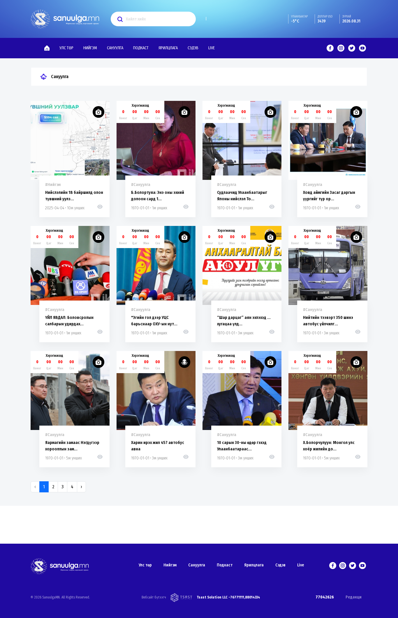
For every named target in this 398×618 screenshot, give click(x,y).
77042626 (325, 597)
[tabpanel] (199, 292)
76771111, (237, 597)
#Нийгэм (53, 184)
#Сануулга (140, 184)
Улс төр (66, 47)
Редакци (354, 597)
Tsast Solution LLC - (213, 597)
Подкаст (141, 47)
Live (211, 47)
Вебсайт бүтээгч (154, 597)
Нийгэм (90, 47)
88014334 (252, 597)
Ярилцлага (168, 47)
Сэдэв (193, 47)
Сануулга (115, 47)
